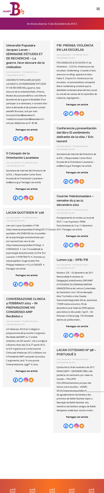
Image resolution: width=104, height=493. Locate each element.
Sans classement (13, 72)
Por (29, 72)
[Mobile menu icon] (98, 9)
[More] (31, 136)
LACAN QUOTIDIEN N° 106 (25, 212)
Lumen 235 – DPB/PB (72, 259)
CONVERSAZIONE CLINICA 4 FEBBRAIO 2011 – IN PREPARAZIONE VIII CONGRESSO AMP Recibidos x (25, 307)
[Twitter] (20, 136)
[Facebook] (15, 136)
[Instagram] (26, 136)
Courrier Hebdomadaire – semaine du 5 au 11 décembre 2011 (75, 200)
